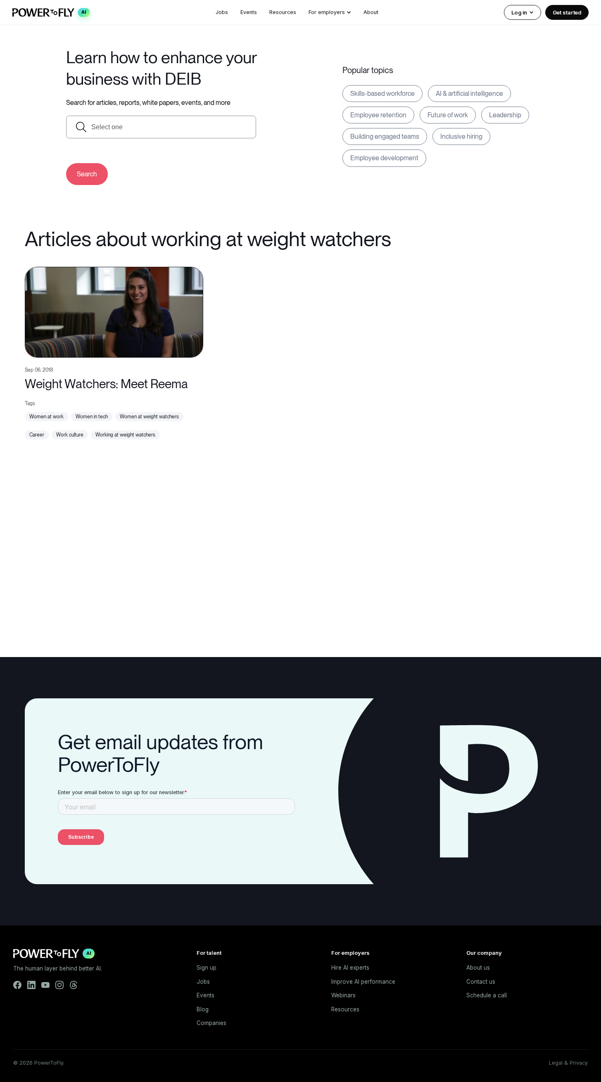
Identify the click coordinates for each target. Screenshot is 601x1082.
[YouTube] (45, 985)
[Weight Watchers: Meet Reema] (114, 311)
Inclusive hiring (461, 136)
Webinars (343, 995)
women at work (46, 417)
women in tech (92, 417)
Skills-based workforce (382, 93)
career (36, 435)
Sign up (206, 967)
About (370, 12)
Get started (567, 12)
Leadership (505, 115)
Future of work (448, 115)
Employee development (384, 158)
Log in (519, 12)
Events (248, 12)
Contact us (480, 981)
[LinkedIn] (31, 985)
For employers (327, 12)
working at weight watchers (125, 435)
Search (87, 174)
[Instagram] (59, 985)
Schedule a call (486, 995)
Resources (282, 12)
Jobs (222, 12)
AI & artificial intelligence (469, 93)
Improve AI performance (363, 981)
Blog (203, 1009)
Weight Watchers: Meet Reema (106, 383)
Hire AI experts (350, 967)
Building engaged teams (384, 136)
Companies (211, 1023)
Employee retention (378, 115)
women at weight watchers (149, 417)
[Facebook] (17, 985)
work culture (69, 435)
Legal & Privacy (568, 1063)
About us (478, 967)
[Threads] (73, 985)
